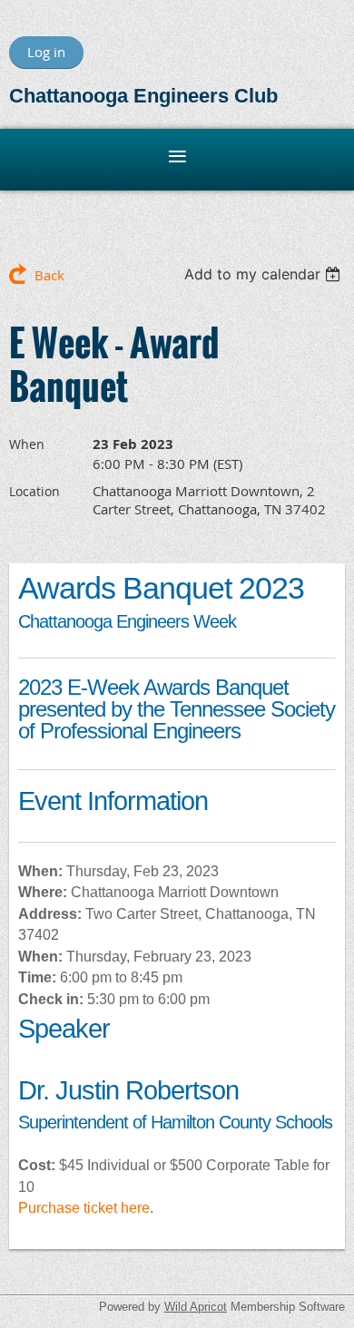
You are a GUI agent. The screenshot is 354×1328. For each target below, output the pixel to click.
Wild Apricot (195, 1306)
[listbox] (264, 274)
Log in (46, 52)
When (26, 444)
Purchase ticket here (84, 1208)
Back (49, 275)
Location (34, 491)
